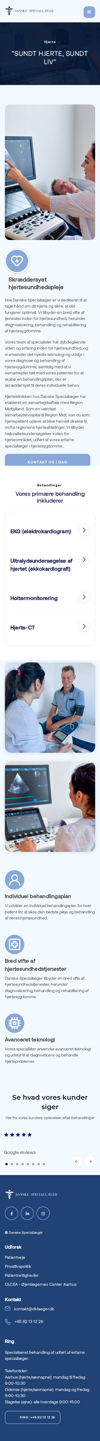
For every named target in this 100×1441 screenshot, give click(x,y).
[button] (89, 12)
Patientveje (15, 1257)
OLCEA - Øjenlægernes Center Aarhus (40, 1284)
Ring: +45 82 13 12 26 (37, 1417)
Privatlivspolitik (18, 1266)
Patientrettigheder (22, 1275)
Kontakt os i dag (47, 462)
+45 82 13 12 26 (28, 1321)
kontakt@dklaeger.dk (34, 1308)
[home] (29, 10)
